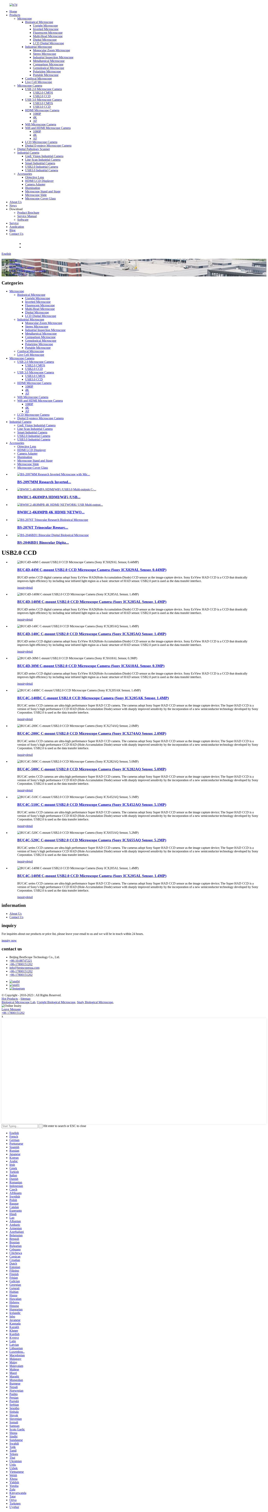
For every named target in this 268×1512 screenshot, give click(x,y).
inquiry (21, 587)
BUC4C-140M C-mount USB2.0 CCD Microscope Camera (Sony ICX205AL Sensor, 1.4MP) (91, 876)
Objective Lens (34, 177)
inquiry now (9, 940)
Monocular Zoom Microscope (51, 50)
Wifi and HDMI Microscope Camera (48, 128)
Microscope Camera (29, 85)
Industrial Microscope (38, 46)
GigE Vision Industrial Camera (44, 156)
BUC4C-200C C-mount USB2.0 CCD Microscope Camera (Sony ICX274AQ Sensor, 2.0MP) (91, 733)
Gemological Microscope (48, 68)
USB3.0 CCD (42, 106)
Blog (12, 230)
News (13, 205)
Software (22, 219)
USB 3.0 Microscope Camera (43, 99)
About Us (15, 202)
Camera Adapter (35, 184)
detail (29, 587)
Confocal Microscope (38, 78)
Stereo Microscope (44, 53)
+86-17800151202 (21, 964)
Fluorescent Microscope (48, 32)
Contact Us (16, 233)
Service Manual (27, 216)
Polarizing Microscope (47, 71)
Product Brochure (28, 212)
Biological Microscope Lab (18, 1002)
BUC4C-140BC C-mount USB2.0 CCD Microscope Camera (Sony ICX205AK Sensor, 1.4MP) (93, 698)
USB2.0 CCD (42, 96)
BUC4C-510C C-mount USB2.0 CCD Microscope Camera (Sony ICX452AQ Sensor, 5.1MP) (91, 805)
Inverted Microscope (45, 29)
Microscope (24, 18)
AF (35, 121)
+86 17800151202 (13, 1012)
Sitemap (25, 998)
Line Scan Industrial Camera (42, 159)
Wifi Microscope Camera (40, 124)
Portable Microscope (45, 75)
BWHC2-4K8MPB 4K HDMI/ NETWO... (51, 512)
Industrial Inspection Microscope (53, 57)
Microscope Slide (36, 195)
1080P (37, 113)
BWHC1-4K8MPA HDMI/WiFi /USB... (48, 497)
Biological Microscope (39, 22)
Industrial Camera (28, 152)
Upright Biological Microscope (56, 1002)
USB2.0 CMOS (43, 92)
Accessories (24, 173)
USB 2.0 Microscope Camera (43, 89)
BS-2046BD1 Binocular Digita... (43, 542)
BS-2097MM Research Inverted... (44, 482)
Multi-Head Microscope (48, 36)
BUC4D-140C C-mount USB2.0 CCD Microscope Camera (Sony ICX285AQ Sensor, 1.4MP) (91, 634)
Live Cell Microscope (38, 82)
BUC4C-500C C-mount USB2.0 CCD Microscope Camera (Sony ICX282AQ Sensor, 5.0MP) (91, 769)
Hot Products (10, 998)
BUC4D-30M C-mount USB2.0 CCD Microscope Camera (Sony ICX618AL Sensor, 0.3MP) (90, 666)
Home (13, 11)
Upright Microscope (45, 25)
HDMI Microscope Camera (42, 110)
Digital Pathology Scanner (33, 149)
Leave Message (11, 1009)
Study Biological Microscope (95, 1002)
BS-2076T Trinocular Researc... (42, 527)
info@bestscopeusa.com (38, 247)
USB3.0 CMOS (43, 103)
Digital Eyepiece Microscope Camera (48, 145)
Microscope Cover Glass (40, 198)
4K (35, 117)
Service (14, 223)
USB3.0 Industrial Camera (41, 170)
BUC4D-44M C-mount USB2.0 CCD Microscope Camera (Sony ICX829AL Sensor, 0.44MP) (91, 570)
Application (16, 226)
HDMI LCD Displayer (39, 181)
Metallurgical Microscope (49, 61)
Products (14, 15)
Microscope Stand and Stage (42, 191)
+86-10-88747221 (34, 243)
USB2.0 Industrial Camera (41, 166)
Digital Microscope (45, 39)
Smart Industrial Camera (40, 163)
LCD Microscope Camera (41, 142)
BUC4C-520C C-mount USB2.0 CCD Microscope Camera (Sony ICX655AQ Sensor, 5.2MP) (91, 840)
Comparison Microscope (48, 64)
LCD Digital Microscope (48, 43)
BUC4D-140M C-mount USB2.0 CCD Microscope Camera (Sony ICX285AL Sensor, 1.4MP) (91, 602)
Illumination (32, 188)
